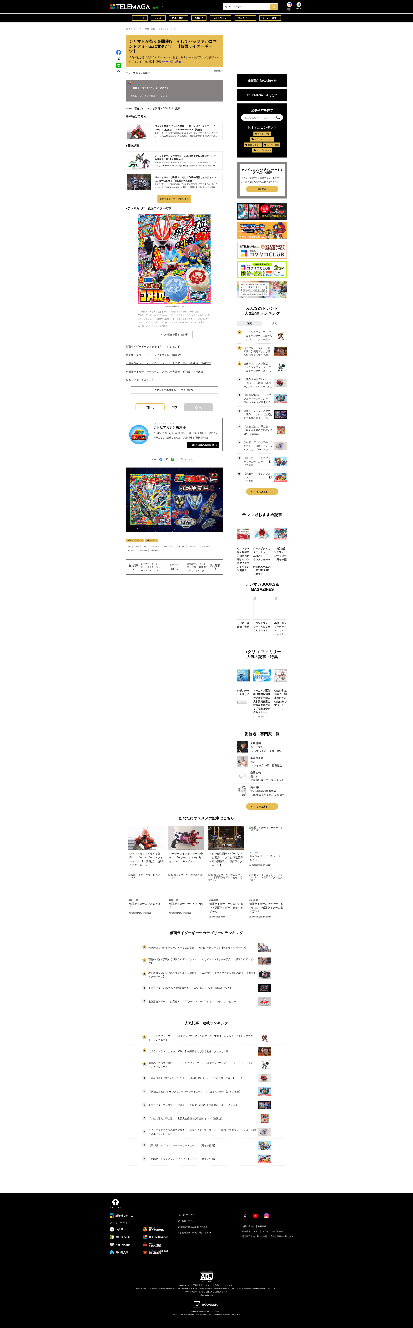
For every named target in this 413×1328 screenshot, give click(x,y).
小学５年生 (206, 546)
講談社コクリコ (281, 713)
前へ (150, 407)
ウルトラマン (220, 18)
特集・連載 (178, 18)
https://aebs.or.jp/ (206, 1294)
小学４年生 (194, 546)
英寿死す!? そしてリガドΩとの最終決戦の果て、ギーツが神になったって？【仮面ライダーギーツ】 (197, 567)
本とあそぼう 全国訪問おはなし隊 (194, 1232)
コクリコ (240, 717)
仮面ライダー (245, 18)
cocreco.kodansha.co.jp (174, 306)
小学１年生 (155, 546)
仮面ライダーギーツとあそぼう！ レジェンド (153, 346)
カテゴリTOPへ (174, 566)
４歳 (129, 546)
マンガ (157, 18)
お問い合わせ (248, 1226)
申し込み (262, 189)
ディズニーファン (186, 1220)
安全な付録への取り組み (282, 1236)
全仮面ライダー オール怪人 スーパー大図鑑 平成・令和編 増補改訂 (168, 363)
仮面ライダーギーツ (167, 28)
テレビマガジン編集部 (138, 73)
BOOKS (199, 18)
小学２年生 (168, 546)
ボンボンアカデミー (187, 1214)
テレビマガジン (263, 150)
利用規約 (262, 1226)
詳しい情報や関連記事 (203, 445)
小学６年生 (132, 550)
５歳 (137, 546)
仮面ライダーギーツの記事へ (174, 198)
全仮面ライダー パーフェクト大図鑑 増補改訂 (154, 355)
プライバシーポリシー (272, 1231)
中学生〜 (143, 550)
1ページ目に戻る (171, 61)
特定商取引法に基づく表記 (254, 1236)
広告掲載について (250, 1231)
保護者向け (155, 550)
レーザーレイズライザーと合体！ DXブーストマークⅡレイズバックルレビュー (151, 567)
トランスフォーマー (263, 139)
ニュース (140, 18)
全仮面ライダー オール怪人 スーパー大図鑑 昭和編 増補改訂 (164, 371)
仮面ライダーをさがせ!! (139, 380)
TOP (128, 28)
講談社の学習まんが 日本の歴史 (193, 1226)
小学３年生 (181, 546)
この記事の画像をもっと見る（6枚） (174, 390)
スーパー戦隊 (269, 18)
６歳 (145, 546)
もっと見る (262, 491)
